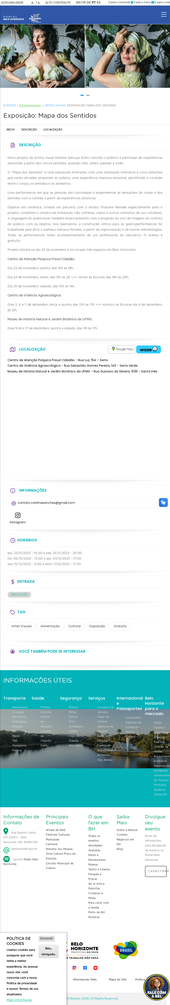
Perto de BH (96, 912)
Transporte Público (19, 748)
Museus (93, 864)
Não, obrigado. (48, 951)
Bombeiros (76, 726)
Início (11, 129)
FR (83, 2)
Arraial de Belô (56, 830)
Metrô (16, 736)
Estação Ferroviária (19, 729)
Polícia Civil (73, 719)
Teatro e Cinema (99, 869)
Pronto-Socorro (46, 709)
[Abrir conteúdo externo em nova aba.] (121, 349)
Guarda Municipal (75, 743)
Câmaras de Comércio (133, 725)
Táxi (14, 740)
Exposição (32, 106)
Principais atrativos (160, 787)
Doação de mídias (161, 749)
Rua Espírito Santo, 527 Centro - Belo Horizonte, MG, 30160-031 (20, 837)
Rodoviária (19, 721)
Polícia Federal (130, 734)
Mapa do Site (117, 979)
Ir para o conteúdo (120, 2)
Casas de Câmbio (103, 719)
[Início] (22, 13)
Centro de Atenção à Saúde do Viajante (46, 728)
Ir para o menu (143, 2)
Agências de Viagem (105, 729)
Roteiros (94, 917)
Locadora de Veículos (105, 709)
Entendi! (46, 938)
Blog (120, 849)
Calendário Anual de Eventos (161, 737)
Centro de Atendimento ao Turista (105, 750)
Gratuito (120, 626)
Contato (122, 834)
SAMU (44, 745)
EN (78, 2)
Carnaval (51, 844)
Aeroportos (19, 707)
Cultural (74, 626)
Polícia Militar (73, 709)
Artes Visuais (55, 105)
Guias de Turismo (102, 738)
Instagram (18, 522)
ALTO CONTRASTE (58, 2)
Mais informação (19, 1000)
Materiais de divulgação (162, 768)
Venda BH (160, 794)
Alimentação (50, 626)
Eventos (9, 105)
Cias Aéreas (105, 760)
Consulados (133, 717)
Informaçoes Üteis (85, 979)
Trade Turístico (159, 725)
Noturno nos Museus (59, 849)
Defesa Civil (73, 733)
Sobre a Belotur (127, 830)
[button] (82, 95)
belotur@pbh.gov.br (23, 849)
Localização (53, 129)
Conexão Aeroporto (19, 714)
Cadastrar (157, 871)
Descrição (29, 129)
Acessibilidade (12, 2)
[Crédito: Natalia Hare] (52, 56)
